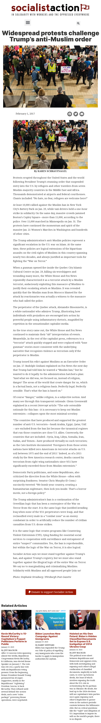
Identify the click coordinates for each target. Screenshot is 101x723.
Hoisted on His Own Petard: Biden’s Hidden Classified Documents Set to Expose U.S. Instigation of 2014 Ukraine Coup (83, 640)
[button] (27, 22)
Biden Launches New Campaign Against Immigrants (47, 636)
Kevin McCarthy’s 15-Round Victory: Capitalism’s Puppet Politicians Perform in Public (14, 638)
